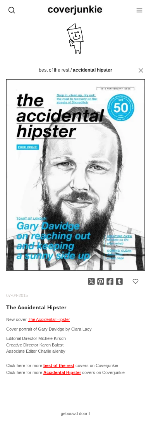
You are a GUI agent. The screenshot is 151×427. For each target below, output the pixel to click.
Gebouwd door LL (75, 413)
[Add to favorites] (135, 281)
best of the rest (54, 70)
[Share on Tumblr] (119, 281)
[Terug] (141, 70)
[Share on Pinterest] (101, 281)
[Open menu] (139, 10)
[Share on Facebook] (110, 281)
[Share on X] (91, 281)
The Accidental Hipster (49, 319)
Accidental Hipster (92, 70)
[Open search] (11, 10)
